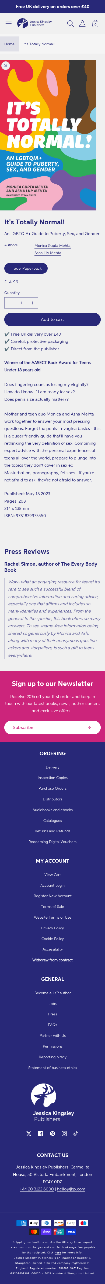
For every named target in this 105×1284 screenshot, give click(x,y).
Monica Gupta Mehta (52, 245)
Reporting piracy (52, 1057)
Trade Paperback (26, 268)
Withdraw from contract (52, 960)
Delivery (53, 767)
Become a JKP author (52, 992)
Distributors (52, 799)
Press (52, 1014)
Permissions (52, 1046)
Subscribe (23, 727)
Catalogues (52, 820)
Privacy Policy (52, 928)
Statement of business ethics (52, 1067)
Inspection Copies (53, 777)
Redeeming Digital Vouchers (52, 841)
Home (9, 44)
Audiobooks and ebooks (53, 809)
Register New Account (53, 895)
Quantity (12, 292)
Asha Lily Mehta (47, 252)
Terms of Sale (52, 906)
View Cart (52, 874)
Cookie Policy (52, 938)
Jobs (53, 1003)
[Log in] (82, 23)
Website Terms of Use (52, 917)
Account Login (52, 885)
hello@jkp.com (71, 1188)
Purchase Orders (52, 788)
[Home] (34, 23)
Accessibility (53, 949)
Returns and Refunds (52, 831)
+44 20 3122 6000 (37, 1188)
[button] (8, 23)
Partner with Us (53, 1035)
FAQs (52, 1024)
